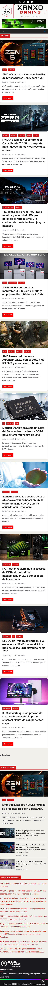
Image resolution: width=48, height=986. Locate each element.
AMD (4, 69)
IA (3, 423)
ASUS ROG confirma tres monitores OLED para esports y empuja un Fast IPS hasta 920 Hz (22, 291)
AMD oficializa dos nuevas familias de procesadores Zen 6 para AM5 (23, 806)
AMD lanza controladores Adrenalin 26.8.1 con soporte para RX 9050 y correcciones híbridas (23, 360)
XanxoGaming (21, 82)
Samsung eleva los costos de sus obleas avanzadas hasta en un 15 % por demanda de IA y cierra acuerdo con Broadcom (23, 934)
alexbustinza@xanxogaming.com (31, 974)
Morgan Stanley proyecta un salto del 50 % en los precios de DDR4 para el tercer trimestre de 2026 (23, 431)
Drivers (5, 135)
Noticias (11, 69)
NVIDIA (29, 135)
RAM (17, 423)
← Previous (5, 755)
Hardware (12, 283)
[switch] (42, 981)
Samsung (14, 492)
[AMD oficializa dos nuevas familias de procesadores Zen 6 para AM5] (24, 784)
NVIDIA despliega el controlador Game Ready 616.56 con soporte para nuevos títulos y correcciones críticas (30, 833)
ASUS (4, 283)
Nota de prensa (8, 207)
